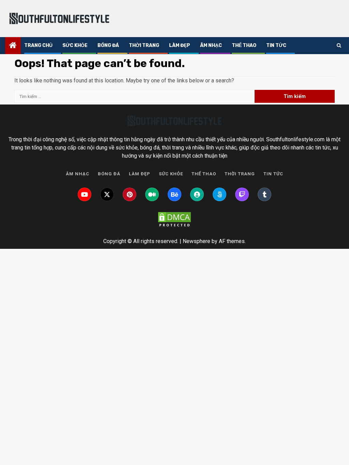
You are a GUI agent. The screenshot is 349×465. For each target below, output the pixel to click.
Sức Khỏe (75, 45)
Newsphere (196, 241)
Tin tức (276, 45)
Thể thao (244, 45)
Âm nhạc (211, 45)
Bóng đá (108, 45)
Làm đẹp (179, 45)
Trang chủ (38, 45)
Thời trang (144, 45)
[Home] (13, 46)
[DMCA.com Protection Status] (174, 219)
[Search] (339, 45)
